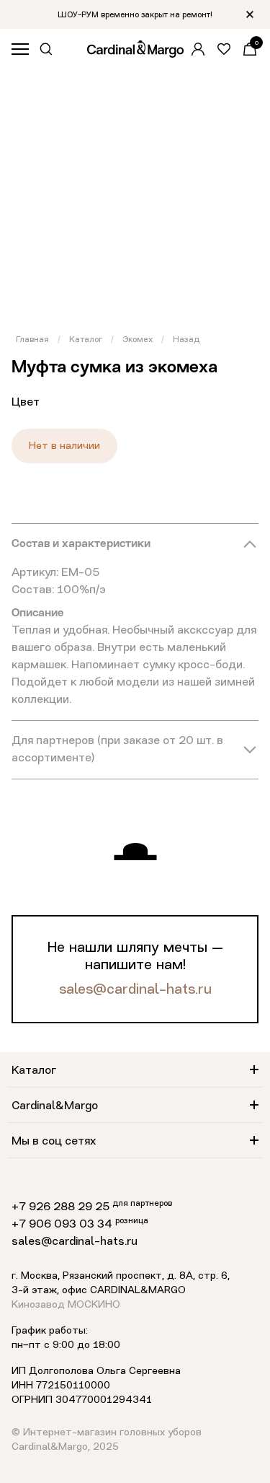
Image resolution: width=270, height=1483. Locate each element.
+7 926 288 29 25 (60, 1207)
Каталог (85, 340)
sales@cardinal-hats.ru (135, 990)
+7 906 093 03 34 (62, 1224)
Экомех (137, 340)
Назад (186, 340)
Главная (32, 340)
